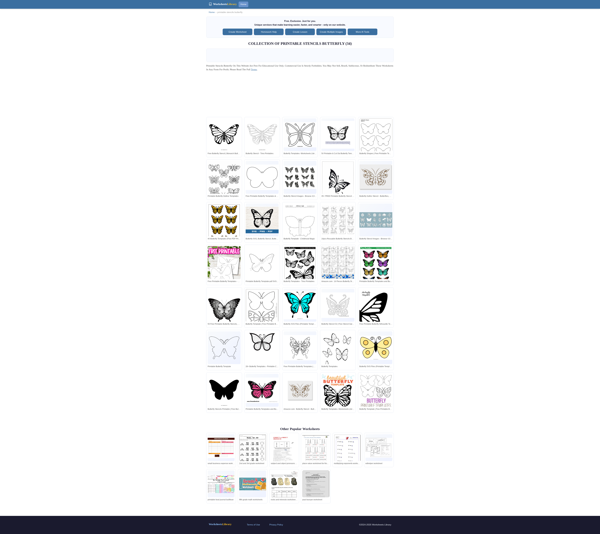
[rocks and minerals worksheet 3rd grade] (284, 489)
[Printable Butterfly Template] (224, 348)
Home (243, 4)
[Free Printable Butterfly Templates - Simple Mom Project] (224, 271)
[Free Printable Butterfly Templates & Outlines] (262, 177)
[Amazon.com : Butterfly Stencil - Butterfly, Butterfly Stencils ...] (300, 390)
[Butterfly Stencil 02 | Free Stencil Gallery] (337, 305)
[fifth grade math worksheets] (252, 484)
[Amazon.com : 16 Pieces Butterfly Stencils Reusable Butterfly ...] (337, 262)
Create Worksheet (238, 32)
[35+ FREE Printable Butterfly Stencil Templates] (337, 184)
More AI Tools (362, 32)
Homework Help (269, 32)
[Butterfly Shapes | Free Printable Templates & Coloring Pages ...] (375, 139)
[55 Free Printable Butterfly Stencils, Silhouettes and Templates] (224, 311)
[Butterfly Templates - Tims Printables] (300, 267)
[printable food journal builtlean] (221, 484)
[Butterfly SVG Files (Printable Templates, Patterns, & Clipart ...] (300, 305)
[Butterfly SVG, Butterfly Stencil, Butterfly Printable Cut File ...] (262, 220)
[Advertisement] (300, 95)
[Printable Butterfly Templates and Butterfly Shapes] (375, 267)
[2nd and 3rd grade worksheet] (252, 451)
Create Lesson (300, 32)
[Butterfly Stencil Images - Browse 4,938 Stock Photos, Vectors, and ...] (300, 177)
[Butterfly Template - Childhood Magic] (300, 224)
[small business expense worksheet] (221, 447)
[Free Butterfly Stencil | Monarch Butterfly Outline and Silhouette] (224, 134)
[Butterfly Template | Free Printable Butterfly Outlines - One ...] (262, 310)
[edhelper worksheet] (378, 448)
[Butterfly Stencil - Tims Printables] (262, 134)
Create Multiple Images (331, 32)
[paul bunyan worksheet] (315, 487)
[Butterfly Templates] (337, 352)
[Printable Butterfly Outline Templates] (224, 182)
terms (254, 69)
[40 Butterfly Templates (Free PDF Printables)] (224, 224)
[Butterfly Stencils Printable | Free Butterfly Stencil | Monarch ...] (224, 390)
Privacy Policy (276, 524)
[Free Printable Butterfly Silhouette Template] (375, 313)
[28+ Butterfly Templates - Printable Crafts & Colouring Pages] (262, 352)
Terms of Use (253, 524)
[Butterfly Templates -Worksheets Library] (300, 135)
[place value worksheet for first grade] (315, 451)
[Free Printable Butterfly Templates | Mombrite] (300, 348)
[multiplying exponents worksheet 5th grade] (347, 451)
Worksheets (220, 524)
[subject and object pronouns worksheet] (284, 452)
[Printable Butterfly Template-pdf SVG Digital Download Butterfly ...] (262, 262)
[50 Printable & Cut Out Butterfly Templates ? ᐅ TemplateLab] (337, 135)
